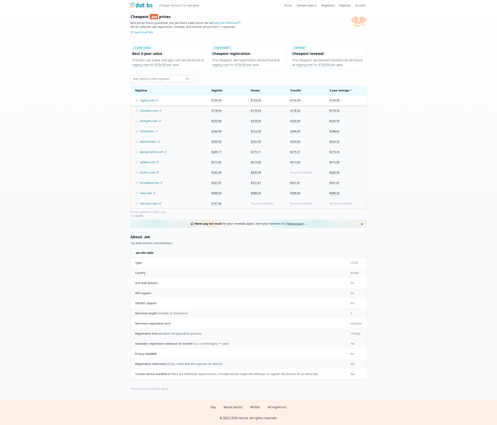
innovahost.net (149, 183)
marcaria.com (149, 203)
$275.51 (256, 152)
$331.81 (216, 183)
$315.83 (216, 162)
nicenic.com (147, 172)
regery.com (140, 65)
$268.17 (216, 152)
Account (360, 5)
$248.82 (334, 131)
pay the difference (227, 23)
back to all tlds (143, 32)
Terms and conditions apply (150, 389)
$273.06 (334, 152)
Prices (288, 5)
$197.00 (216, 203)
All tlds (255, 407)
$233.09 (216, 121)
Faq (213, 407)
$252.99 (256, 131)
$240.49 (216, 131)
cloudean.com (149, 110)
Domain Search (307, 5)
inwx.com (146, 193)
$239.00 (216, 141)
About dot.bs (232, 407)
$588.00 (216, 193)
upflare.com (147, 162)
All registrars (277, 407)
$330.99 (216, 172)
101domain (147, 131)
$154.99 (160, 65)
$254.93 (334, 141)
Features (345, 5)
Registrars (328, 5)
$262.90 (256, 141)
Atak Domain (148, 141)
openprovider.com (151, 152)
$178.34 (216, 110)
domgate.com (149, 121)
